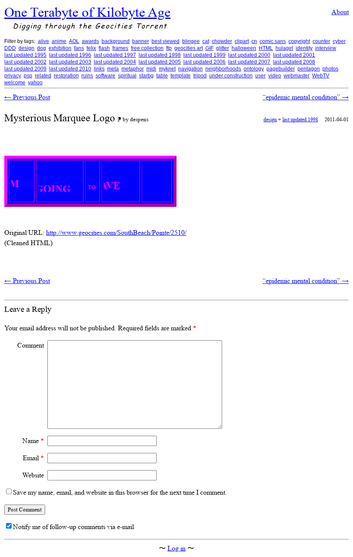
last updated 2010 (70, 69)
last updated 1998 (160, 55)
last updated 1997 (115, 55)
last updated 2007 (249, 62)
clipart (242, 41)
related (43, 76)
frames (120, 48)
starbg (146, 76)
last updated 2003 (70, 62)
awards (90, 41)
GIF (209, 48)
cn (254, 41)
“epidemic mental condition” (306, 97)
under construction (231, 76)
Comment (30, 345)
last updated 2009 (25, 69)
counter (321, 41)
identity (304, 48)
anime (59, 41)
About (340, 11)
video (274, 76)
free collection (147, 48)
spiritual (127, 76)
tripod (200, 76)
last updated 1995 (25, 55)
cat (205, 41)
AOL (74, 41)
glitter (222, 48)
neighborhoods (223, 69)
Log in (176, 548)
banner (140, 41)
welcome (14, 83)
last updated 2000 (249, 55)
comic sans (273, 41)
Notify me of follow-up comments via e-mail (73, 526)
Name (33, 440)
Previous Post (27, 97)
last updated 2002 (25, 62)
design (26, 48)
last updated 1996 (70, 55)
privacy (12, 76)
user (260, 76)
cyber (339, 41)
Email (33, 457)
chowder (222, 41)
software (105, 76)
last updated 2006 (204, 62)
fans (79, 48)
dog (41, 48)
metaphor (132, 69)
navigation (190, 69)
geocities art (188, 48)
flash (104, 48)
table (162, 76)
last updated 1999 (204, 55)
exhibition (60, 48)
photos (330, 69)
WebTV (320, 76)
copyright (299, 41)
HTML (266, 48)
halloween (244, 48)
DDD (10, 48)
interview (325, 48)
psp (28, 76)
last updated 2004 (115, 62)
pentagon (308, 69)
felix (91, 48)
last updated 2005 (160, 62)
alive (43, 41)
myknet (167, 69)
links (99, 69)
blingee (191, 41)
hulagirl (284, 48)
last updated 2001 (294, 55)
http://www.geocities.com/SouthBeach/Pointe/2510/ (116, 232)
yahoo (35, 83)
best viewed (166, 41)
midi (151, 69)
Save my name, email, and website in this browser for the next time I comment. (120, 492)
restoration (66, 76)
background (116, 41)
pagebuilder (280, 69)
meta (113, 69)
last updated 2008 (294, 62)
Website (33, 475)
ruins (87, 76)
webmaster (297, 76)
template (180, 76)
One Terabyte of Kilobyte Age (87, 12)
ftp (169, 48)
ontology (254, 69)
